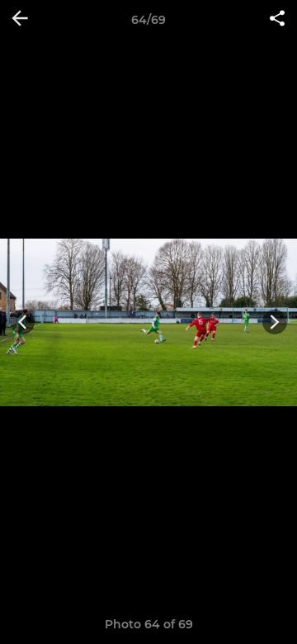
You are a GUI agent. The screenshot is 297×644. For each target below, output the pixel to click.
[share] (277, 19)
